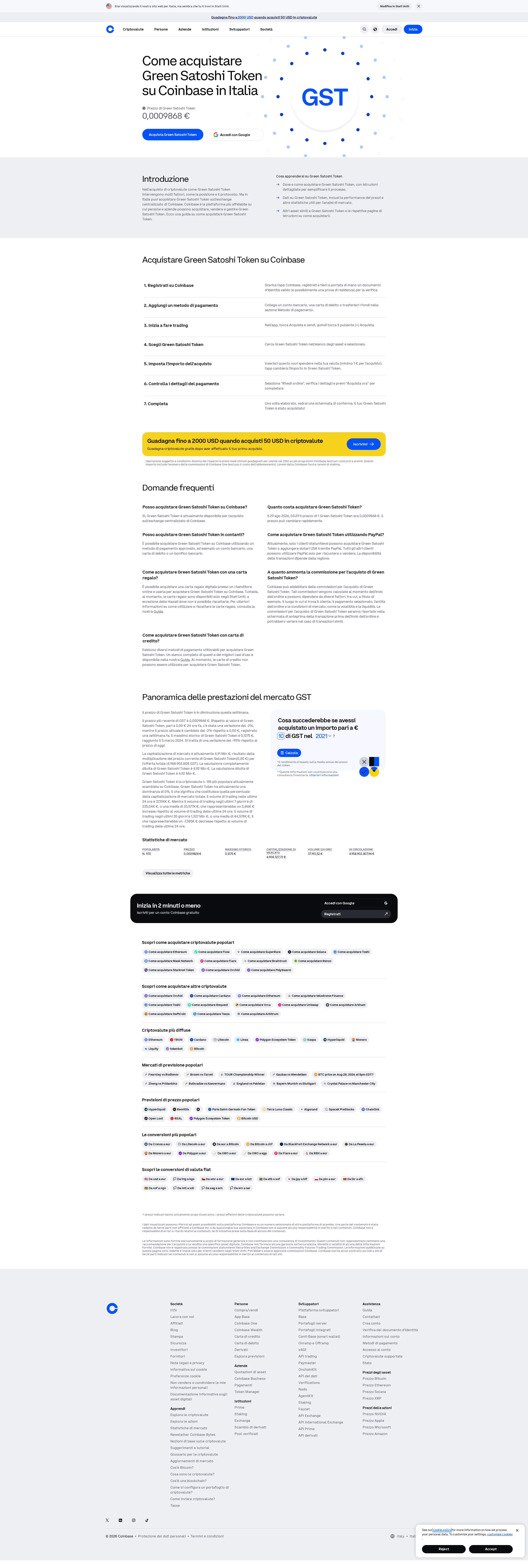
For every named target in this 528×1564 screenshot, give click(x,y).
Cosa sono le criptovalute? (192, 1474)
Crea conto (372, 1323)
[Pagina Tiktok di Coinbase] (146, 1520)
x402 (302, 1350)
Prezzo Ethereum (377, 1385)
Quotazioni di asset (250, 1372)
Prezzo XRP (372, 1398)
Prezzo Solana (374, 1392)
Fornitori (177, 1356)
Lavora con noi (182, 1317)
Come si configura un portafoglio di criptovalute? (199, 1489)
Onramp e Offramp (313, 1343)
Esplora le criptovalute (189, 1415)
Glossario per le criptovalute (194, 1454)
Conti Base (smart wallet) (319, 1336)
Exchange (242, 1421)
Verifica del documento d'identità (390, 1330)
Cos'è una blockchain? (188, 1481)
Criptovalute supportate (383, 1356)
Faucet (304, 1409)
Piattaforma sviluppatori (318, 1310)
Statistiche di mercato (188, 1428)
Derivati (241, 1350)
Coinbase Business (250, 1378)
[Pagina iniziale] (110, 29)
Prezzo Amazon (375, 1434)
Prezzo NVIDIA (374, 1414)
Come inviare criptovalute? (192, 1499)
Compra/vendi (246, 1310)
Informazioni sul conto (381, 1336)
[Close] (517, 1530)
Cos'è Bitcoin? (181, 1467)
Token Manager (247, 1392)
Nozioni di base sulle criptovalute (198, 1441)
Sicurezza (178, 1343)
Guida (367, 1310)
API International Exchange (320, 1422)
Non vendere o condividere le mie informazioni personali (198, 1385)
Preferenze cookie (185, 1376)
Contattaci (371, 1317)
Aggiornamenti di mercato (191, 1461)
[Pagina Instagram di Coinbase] (133, 1520)
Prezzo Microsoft (377, 1427)
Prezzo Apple (373, 1421)
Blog (174, 1330)
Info (173, 1310)
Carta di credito (247, 1336)
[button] (161, 29)
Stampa (176, 1336)
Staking (241, 1414)
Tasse (175, 1505)
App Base (242, 1317)
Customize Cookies (500, 1534)
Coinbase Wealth (248, 1330)
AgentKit (305, 1396)
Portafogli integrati (314, 1330)
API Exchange (309, 1416)
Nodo (302, 1389)
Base (302, 1317)
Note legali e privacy (187, 1363)
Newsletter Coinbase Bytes (193, 1435)
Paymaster (307, 1363)
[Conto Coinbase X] (107, 1520)
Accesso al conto (377, 1350)
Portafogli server (312, 1323)
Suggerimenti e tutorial (189, 1448)
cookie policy (442, 1530)
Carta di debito (247, 1343)
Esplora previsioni (249, 1356)
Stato (367, 1363)
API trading (307, 1356)
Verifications (309, 1383)
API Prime (306, 1429)
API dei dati (307, 1376)
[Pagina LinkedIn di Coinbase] (120, 1520)
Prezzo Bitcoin (374, 1378)
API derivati (308, 1435)
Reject (444, 1549)
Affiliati (176, 1323)
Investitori (179, 1350)
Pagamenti (243, 1385)
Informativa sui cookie (188, 1369)
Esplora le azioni (184, 1421)
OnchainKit (307, 1369)
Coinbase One (246, 1323)
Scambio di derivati (250, 1427)
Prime (239, 1407)
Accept (491, 1549)
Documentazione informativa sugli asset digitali (198, 1396)
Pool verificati (246, 1434)
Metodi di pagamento (380, 1343)
